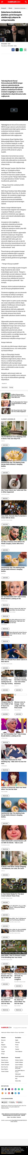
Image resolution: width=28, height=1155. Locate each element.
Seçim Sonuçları (5, 1064)
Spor (2, 1042)
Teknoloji (17, 1042)
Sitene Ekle (18, 1080)
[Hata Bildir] (14, 1120)
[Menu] (2, 2)
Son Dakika (4, 1047)
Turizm (17, 1047)
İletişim (12, 1032)
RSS (16, 1078)
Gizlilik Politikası (19, 1062)
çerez (7, 1149)
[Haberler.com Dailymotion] (19, 1093)
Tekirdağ (11, 387)
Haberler (3, 1037)
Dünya (2, 1053)
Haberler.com (4, 1057)
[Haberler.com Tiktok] (12, 1093)
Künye (16, 1032)
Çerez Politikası (19, 1064)
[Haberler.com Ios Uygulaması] (4, 1102)
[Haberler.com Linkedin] (15, 1089)
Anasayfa (3, 8)
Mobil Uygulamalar (19, 1076)
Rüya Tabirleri (4, 1069)
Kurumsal (17, 1057)
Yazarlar (17, 1049)
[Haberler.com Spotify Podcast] (22, 1089)
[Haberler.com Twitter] (9, 1089)
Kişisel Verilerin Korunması (19, 1067)
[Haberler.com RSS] (2, 1093)
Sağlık (16, 1040)
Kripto (2, 1049)
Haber (8, 1117)
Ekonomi (3, 1040)
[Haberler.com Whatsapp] (19, 1089)
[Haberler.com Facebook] (6, 1089)
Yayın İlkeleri (21, 1032)
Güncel (10, 8)
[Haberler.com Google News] (2, 1089)
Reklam (8, 1032)
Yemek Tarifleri (4, 1071)
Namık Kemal (4, 387)
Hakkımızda (3, 1032)
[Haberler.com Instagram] (12, 1089)
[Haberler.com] (6, 1027)
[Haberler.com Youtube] (9, 1093)
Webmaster (18, 1074)
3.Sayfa (3, 1051)
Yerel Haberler (18, 1051)
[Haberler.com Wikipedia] (6, 1093)
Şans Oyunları (4, 1067)
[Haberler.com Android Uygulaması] (12, 1102)
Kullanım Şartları (19, 1060)
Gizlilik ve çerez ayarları (6, 1120)
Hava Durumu (4, 1060)
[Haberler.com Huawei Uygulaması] (19, 1102)
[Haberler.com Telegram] (15, 1093)
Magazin (3, 1044)
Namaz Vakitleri (5, 1062)
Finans (16, 1044)
